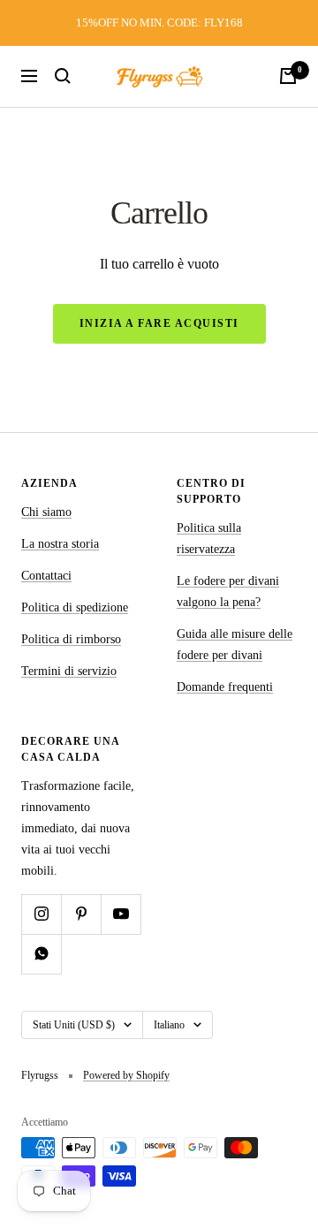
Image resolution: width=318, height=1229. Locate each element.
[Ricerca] (63, 76)
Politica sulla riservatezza (209, 538)
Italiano (169, 1025)
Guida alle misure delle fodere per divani (234, 644)
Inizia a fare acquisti (159, 323)
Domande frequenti (225, 687)
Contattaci (46, 575)
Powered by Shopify (126, 1075)
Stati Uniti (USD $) (74, 1025)
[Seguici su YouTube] (120, 914)
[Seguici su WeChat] (41, 954)
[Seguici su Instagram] (41, 914)
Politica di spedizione (74, 607)
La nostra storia (60, 543)
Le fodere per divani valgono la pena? (228, 591)
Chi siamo (46, 512)
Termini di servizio (69, 671)
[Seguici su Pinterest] (81, 914)
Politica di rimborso (71, 639)
